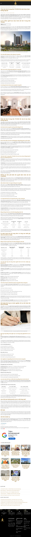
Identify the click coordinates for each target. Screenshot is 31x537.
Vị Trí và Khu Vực (3, 423)
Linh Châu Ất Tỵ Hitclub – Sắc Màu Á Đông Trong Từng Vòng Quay (11, 488)
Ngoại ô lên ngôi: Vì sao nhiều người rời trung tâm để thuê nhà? (10, 505)
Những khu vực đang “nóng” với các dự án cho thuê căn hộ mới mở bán (11, 503)
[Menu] (1, 3)
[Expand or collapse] (9, 24)
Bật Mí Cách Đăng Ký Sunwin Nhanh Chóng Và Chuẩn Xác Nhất (10, 495)
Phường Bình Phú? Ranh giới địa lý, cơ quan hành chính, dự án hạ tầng (11, 499)
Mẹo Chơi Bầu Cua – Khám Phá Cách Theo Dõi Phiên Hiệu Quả (10, 490)
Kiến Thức (15, 0)
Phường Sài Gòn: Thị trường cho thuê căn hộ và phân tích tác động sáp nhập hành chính (14, 502)
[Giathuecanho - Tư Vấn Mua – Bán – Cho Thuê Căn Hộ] (15, 3)
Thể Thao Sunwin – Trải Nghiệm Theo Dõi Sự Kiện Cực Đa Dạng (10, 493)
